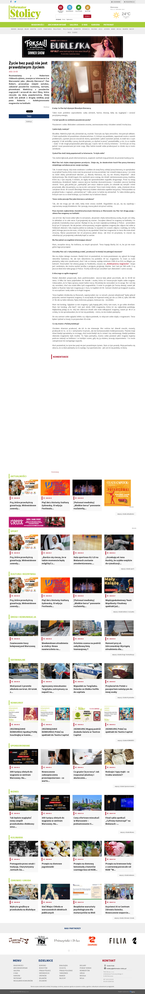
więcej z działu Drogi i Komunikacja (123, 655)
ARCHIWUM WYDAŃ (60, 11)
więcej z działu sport (127, 569)
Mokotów (33, 29)
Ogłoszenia (69, 19)
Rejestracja (130, 2)
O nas (84, 24)
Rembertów (77, 29)
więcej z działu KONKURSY (126, 740)
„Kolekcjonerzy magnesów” (117, 264)
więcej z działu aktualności (125, 514)
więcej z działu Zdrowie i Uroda (124, 918)
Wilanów (125, 29)
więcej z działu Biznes (127, 832)
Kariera (95, 24)
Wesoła (119, 29)
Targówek (94, 29)
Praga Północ (57, 29)
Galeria (74, 24)
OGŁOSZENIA (78, 11)
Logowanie (116, 2)
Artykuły (58, 19)
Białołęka (20, 29)
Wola (69, 32)
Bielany (27, 29)
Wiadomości (37, 24)
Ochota (40, 29)
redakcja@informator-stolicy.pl (116, 968)
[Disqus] (93, 388)
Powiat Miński (47, 29)
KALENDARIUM (69, 11)
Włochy (131, 29)
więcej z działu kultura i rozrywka (123, 612)
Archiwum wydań (57, 24)
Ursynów (107, 29)
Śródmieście (86, 29)
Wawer (113, 29)
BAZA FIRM (87, 11)
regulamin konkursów (23, 981)
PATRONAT (108, 24)
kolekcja (29, 121)
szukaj (87, 16)
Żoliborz (74, 32)
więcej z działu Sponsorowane (124, 786)
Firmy (63, 19)
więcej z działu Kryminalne (126, 697)
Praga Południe (67, 29)
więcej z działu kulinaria (126, 875)
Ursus (100, 29)
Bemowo (13, 29)
